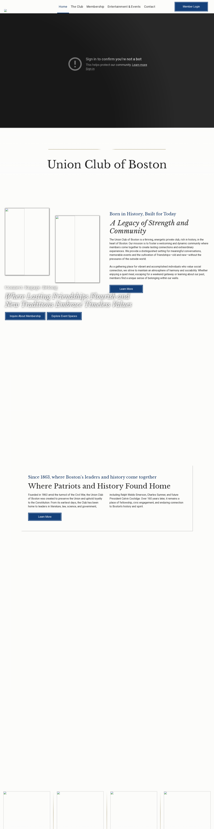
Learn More (44, 516)
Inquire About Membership (25, 316)
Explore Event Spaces (64, 316)
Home (63, 6)
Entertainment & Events (124, 6)
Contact (149, 6)
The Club (77, 6)
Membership (95, 6)
